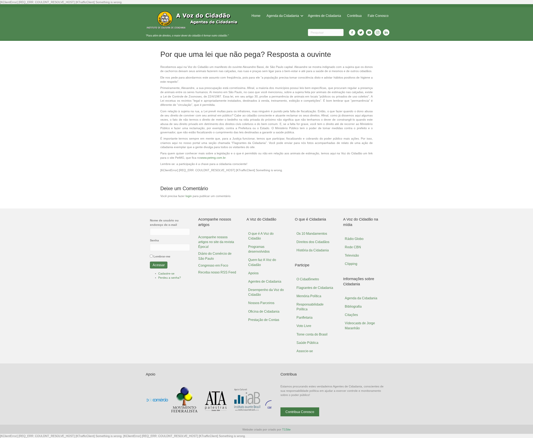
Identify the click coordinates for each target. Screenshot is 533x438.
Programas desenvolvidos (259, 249)
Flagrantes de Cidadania (314, 288)
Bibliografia (353, 306)
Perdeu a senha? (169, 277)
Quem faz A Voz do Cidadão (262, 262)
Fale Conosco (378, 15)
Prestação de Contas (263, 320)
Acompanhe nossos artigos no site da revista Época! (216, 241)
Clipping (351, 264)
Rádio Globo (354, 239)
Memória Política (308, 296)
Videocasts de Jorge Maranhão (360, 325)
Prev (152, 400)
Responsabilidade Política (310, 307)
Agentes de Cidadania (324, 15)
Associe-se (304, 351)
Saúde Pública (307, 342)
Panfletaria (304, 317)
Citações (351, 315)
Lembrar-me (161, 256)
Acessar (159, 265)
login (189, 196)
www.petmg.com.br (212, 157)
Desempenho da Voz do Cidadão (266, 292)
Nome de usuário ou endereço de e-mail (164, 222)
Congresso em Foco (213, 265)
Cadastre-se (166, 273)
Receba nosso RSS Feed (217, 272)
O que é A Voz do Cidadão (261, 236)
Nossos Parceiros (261, 303)
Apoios (253, 273)
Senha (154, 240)
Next (266, 400)
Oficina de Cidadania (263, 311)
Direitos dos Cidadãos (312, 242)
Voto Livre (303, 326)
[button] (299, 411)
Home (256, 15)
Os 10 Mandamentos (311, 233)
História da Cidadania (312, 250)
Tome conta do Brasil (312, 334)
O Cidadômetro (307, 279)
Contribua (354, 15)
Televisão (352, 255)
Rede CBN (353, 247)
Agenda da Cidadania (282, 15)
